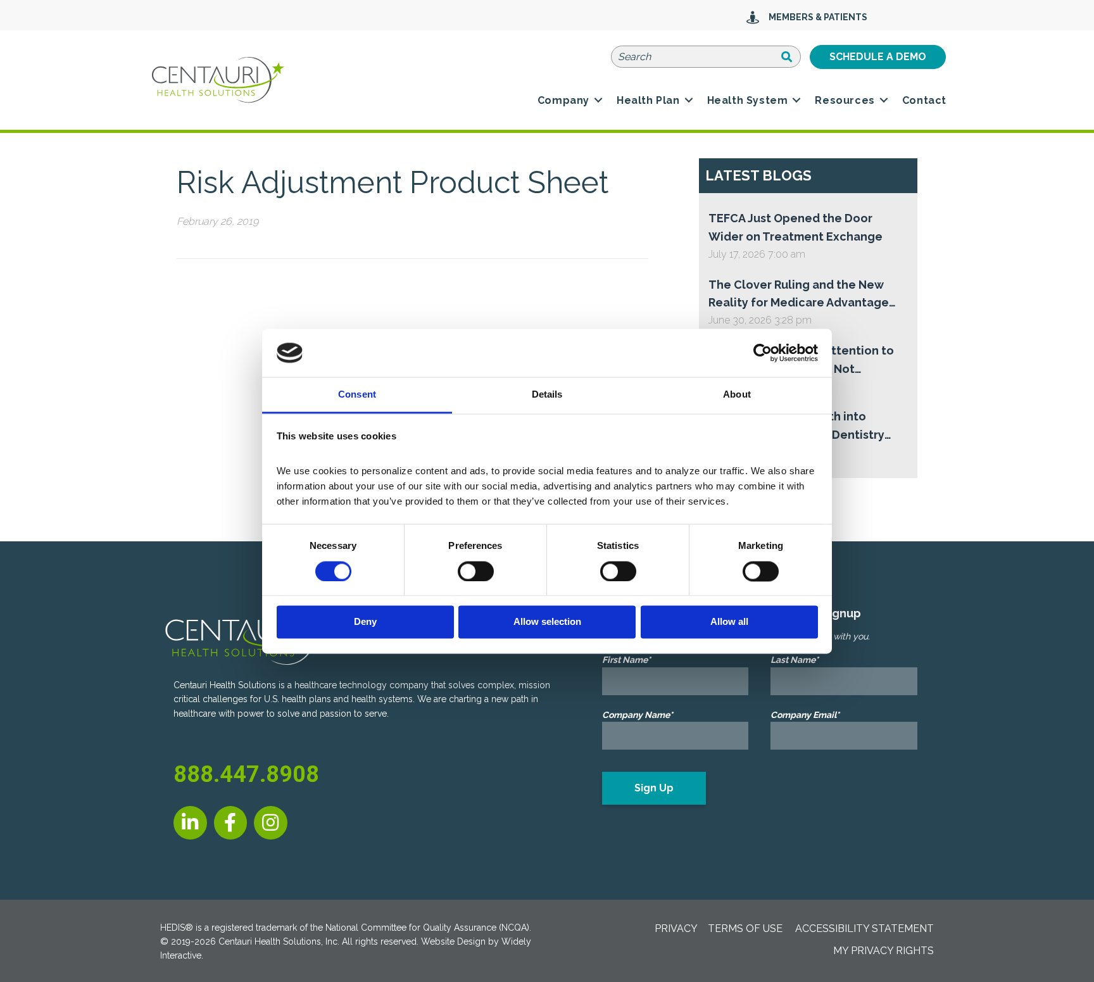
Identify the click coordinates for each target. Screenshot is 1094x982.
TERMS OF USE (745, 928)
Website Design (453, 941)
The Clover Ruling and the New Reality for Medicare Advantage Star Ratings (798, 295)
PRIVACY (676, 928)
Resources (844, 100)
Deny (365, 622)
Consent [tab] (357, 394)
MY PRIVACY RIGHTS (883, 951)
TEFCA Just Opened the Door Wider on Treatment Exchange (795, 227)
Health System (747, 100)
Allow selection (547, 622)
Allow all (729, 622)
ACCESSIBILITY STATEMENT (864, 928)
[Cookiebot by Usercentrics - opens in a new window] (762, 352)
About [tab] (737, 394)
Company (563, 100)
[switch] (476, 571)
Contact (924, 100)
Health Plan (648, 100)
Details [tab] (547, 394)
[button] (598, 101)
